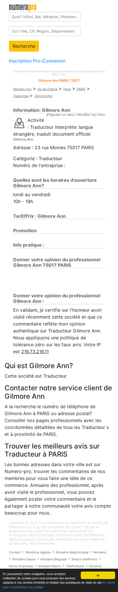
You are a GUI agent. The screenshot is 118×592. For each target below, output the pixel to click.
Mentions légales (38, 552)
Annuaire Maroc (49, 566)
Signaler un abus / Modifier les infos (77, 115)
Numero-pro (22, 89)
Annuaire (99, 552)
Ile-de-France (47, 89)
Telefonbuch (75, 566)
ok (98, 575)
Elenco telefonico (84, 559)
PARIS (81, 89)
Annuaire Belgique (53, 559)
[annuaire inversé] (19, 123)
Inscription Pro (24, 61)
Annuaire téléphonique (72, 552)
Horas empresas (21, 566)
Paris (67, 89)
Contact (15, 552)
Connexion (54, 61)
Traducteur (21, 96)
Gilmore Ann (43, 96)
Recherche (24, 46)
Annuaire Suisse (24, 559)
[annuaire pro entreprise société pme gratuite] (23, 7)
